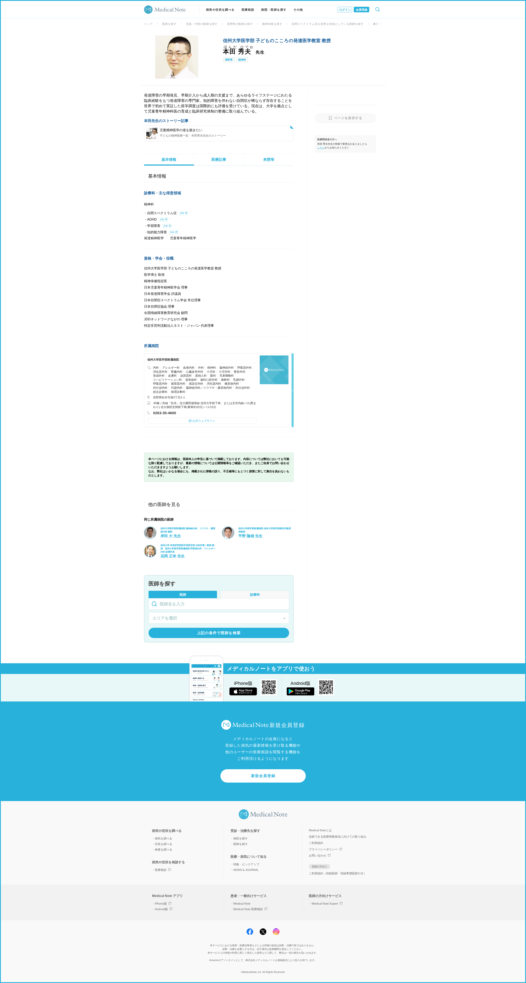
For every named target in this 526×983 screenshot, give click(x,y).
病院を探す (240, 838)
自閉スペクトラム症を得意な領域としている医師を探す (327, 23)
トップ (148, 23)
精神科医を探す (272, 23)
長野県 (229, 59)
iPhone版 (161, 903)
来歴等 (268, 160)
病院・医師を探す (273, 9)
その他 (298, 9)
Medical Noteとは (320, 830)
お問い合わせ (317, 855)
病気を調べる (163, 838)
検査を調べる (163, 849)
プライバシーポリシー (323, 849)
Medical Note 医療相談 (248, 909)
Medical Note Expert (325, 903)
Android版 (161, 909)
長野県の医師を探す (240, 23)
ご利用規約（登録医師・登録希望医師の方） (337, 873)
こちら (321, 147)
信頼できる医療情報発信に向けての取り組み (337, 836)
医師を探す (169, 23)
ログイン (345, 9)
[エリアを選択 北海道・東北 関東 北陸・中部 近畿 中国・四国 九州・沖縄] (219, 618)
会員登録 (361, 9)
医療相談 (248, 9)
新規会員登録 (263, 776)
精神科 (242, 59)
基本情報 (168, 160)
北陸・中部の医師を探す (202, 23)
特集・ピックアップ (246, 864)
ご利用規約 (316, 843)
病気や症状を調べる (220, 9)
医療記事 (218, 160)
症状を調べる (163, 844)
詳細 (182, 213)
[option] (177, 57)
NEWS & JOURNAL (246, 869)
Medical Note (241, 903)
